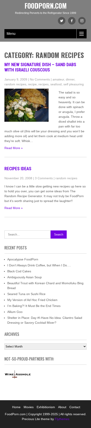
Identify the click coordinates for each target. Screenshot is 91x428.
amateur (58, 79)
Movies (29, 407)
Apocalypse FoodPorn (22, 259)
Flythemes (61, 419)
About (62, 407)
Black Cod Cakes (19, 271)
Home (16, 407)
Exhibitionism (46, 407)
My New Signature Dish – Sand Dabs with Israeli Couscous (40, 67)
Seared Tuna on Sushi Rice (26, 294)
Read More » (13, 148)
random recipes (15, 84)
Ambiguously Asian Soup (24, 277)
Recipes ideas (17, 168)
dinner (70, 79)
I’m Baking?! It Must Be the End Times (34, 306)
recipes (43, 84)
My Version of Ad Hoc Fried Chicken (32, 300)
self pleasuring (73, 84)
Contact (74, 407)
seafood (56, 84)
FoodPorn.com (46, 6)
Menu (11, 34)
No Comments (40, 79)
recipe (32, 84)
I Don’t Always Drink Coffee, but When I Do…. (39, 265)
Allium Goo (15, 312)
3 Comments (44, 178)
